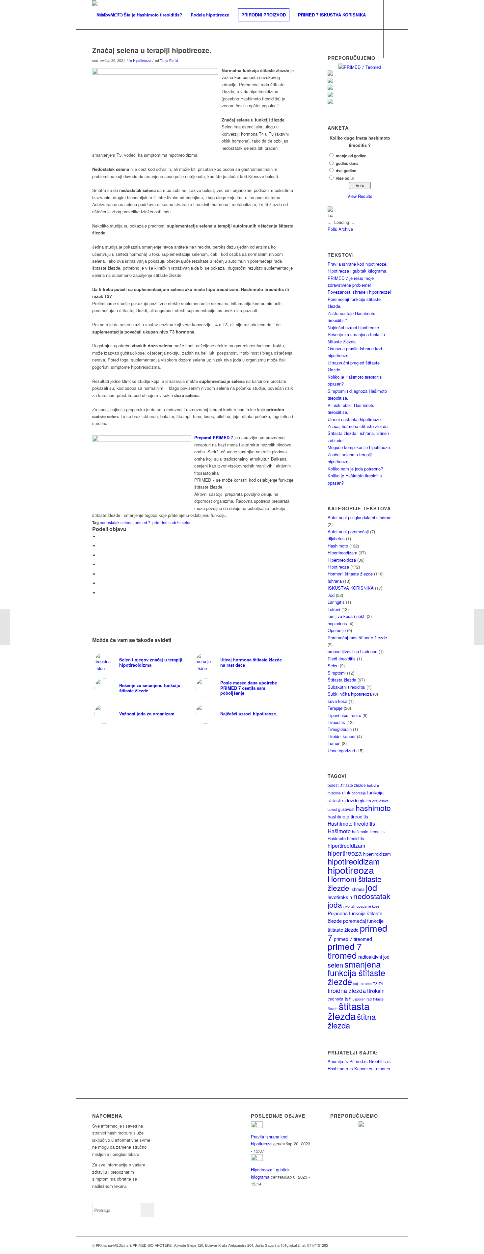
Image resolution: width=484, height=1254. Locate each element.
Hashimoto (338, 546)
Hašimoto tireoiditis (346, 838)
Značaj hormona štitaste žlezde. (358, 426)
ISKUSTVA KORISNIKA (351, 588)
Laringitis (336, 602)
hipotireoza (351, 869)
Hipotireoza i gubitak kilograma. (358, 271)
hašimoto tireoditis (368, 831)
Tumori (334, 743)
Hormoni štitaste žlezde (350, 574)
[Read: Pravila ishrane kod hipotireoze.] (257, 1126)
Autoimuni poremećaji (348, 531)
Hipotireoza (142, 60)
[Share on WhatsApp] (100, 564)
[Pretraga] (98, 43)
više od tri (345, 178)
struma (366, 983)
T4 (381, 983)
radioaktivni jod (374, 956)
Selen (333, 665)
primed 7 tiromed (345, 950)
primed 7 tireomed (353, 939)
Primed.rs (358, 1061)
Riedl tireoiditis (342, 658)
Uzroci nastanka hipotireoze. (355, 419)
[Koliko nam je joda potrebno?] (5, 627)
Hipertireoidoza (342, 560)
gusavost (346, 809)
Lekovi (334, 609)
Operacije (337, 630)
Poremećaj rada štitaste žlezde (357, 637)
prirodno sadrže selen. (172, 522)
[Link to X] (104, 72)
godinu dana (347, 163)
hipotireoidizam (354, 861)
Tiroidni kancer (342, 736)
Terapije (335, 708)
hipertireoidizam (346, 845)
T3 (375, 983)
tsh (348, 998)
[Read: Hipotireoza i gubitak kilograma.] (257, 1159)
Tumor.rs (382, 1068)
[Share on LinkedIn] (100, 583)
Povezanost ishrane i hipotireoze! (359, 292)
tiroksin (376, 991)
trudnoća (335, 998)
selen (335, 965)
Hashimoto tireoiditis (351, 823)
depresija (359, 792)
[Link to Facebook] (94, 72)
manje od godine (351, 156)
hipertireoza (345, 853)
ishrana (357, 889)
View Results (359, 196)
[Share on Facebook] (100, 536)
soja (356, 983)
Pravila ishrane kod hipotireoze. (358, 264)
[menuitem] (106, 14)
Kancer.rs (363, 1068)
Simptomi (337, 673)
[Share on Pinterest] (100, 574)
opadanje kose (368, 906)
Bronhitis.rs (380, 1061)
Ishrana (335, 581)
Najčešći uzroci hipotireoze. (354, 327)
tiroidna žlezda (347, 990)
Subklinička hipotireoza (350, 694)
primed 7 (142, 522)
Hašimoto (339, 831)
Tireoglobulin (340, 729)
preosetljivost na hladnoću (352, 651)
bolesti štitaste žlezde (347, 785)
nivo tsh (349, 906)
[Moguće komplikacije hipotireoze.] (479, 627)
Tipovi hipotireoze (344, 715)
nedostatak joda (359, 900)
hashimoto (373, 807)
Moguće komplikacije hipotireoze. (359, 447)
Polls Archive (340, 229)
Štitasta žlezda (342, 680)
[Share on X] (100, 546)
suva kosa (337, 701)
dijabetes (336, 538)
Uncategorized (341, 750)
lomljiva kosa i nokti (346, 616)
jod (371, 887)
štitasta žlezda (348, 1010)
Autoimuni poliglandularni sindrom (359, 517)
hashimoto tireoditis (348, 816)
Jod (331, 595)
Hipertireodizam (342, 552)
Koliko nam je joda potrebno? (355, 469)
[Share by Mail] (100, 593)
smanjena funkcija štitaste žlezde (356, 972)
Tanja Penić (169, 60)
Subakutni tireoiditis (346, 687)
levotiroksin (340, 897)
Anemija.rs (338, 1061)
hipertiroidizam (377, 854)
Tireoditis (336, 722)
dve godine (346, 170)
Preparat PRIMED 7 (214, 437)
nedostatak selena (116, 522)
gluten (365, 800)
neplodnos (337, 623)
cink (346, 792)
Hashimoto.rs (340, 1068)
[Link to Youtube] (114, 72)
